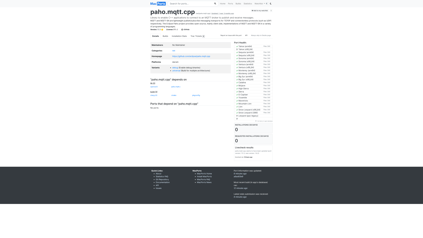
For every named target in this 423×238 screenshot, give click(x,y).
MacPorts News (204, 182)
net (173, 50)
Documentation (163, 182)
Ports (230, 3)
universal (176, 70)
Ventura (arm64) (245, 64)
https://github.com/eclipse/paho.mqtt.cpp (191, 56)
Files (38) (266, 46)
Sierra (241, 91)
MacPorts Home (204, 173)
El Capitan (243, 94)
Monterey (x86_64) (247, 73)
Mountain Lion (244, 103)
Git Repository (162, 179)
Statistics (248, 3)
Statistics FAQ (162, 176)
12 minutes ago (241, 188)
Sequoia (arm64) (246, 52)
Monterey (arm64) (246, 70)
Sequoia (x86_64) (246, 55)
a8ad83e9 (238, 176)
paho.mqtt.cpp (172, 12)
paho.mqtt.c (175, 87)
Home (222, 3)
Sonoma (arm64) (246, 58)
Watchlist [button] (259, 3)
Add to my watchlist (260, 10)
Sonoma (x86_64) (246, 61)
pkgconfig (196, 95)
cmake (173, 95)
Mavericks (243, 100)
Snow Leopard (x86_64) (249, 110)
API (246, 35)
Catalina (242, 82)
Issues (158, 188)
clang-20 (153, 95)
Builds (238, 3)
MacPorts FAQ (203, 179)
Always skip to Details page (261, 35)
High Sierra (243, 88)
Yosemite (242, 97)
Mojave (241, 85)
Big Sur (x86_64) (245, 79)
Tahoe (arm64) (245, 46)
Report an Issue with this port (231, 35)
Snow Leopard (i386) (248, 113)
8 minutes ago (240, 197)
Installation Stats (179, 36)
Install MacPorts (204, 176)
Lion (240, 106)
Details (155, 36)
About (158, 173)
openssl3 (154, 87)
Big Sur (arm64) (245, 76)
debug (175, 67)
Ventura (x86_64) (246, 67)
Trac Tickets (197, 36)
